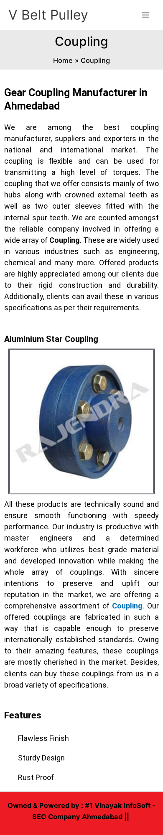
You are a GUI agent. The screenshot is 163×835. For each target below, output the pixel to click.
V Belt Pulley (48, 15)
